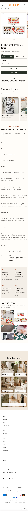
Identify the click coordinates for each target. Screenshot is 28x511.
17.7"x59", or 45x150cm (21, 56)
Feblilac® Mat (8, 500)
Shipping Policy (7, 467)
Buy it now (14, 72)
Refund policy (23, 500)
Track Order (6, 453)
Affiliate (5, 433)
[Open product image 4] (20, 332)
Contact (5, 456)
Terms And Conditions (8, 469)
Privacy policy (7, 502)
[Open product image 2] (20, 317)
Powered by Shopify (15, 500)
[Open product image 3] (7, 332)
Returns (4, 447)
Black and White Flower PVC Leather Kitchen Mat (8, 116)
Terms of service (14, 502)
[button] (2, 4)
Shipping (5, 444)
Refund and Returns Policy (9, 472)
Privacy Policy (6, 464)
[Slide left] (11, 39)
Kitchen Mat (7, 8)
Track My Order (7, 425)
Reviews (5, 428)
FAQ (4, 430)
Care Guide (5, 450)
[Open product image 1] (7, 317)
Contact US (5, 422)
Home (2, 8)
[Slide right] (16, 39)
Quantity (4, 60)
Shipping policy (22, 502)
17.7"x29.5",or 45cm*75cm (7, 56)
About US (5, 419)
